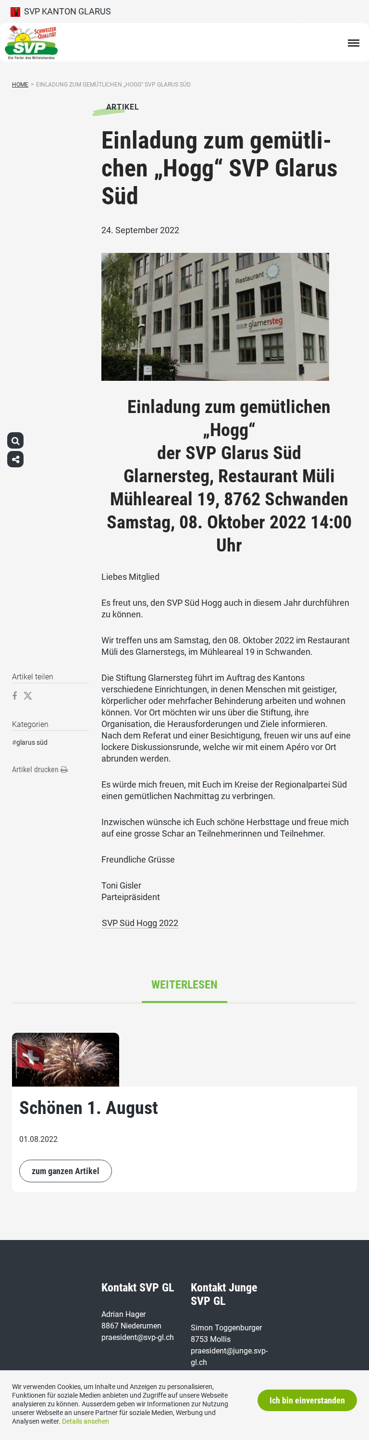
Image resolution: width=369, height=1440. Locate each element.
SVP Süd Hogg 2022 (140, 923)
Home (20, 84)
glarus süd (32, 742)
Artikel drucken (36, 769)
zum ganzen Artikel (65, 1171)
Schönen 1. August (88, 1107)
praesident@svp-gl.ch (137, 1337)
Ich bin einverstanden (307, 1400)
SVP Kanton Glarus (65, 11)
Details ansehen (85, 1421)
